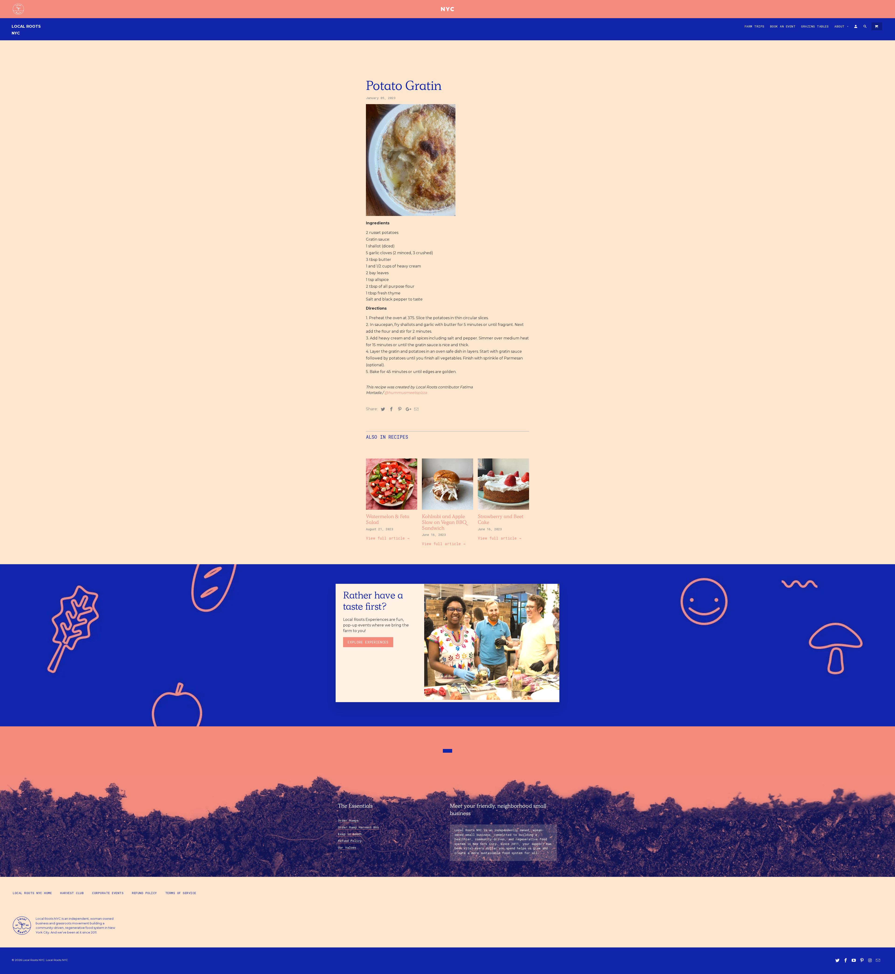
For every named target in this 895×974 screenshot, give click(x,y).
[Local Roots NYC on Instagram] (870, 960)
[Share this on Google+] (407, 409)
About (841, 26)
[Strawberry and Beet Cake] (503, 511)
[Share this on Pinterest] (399, 409)
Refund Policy (350, 841)
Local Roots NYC (26, 29)
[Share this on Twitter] (382, 409)
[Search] (865, 27)
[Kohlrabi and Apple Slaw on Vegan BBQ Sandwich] (447, 511)
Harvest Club (72, 893)
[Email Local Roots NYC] (878, 960)
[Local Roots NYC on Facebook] (846, 960)
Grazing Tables (815, 26)
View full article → (388, 538)
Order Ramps (348, 820)
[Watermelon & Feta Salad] (391, 511)
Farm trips (754, 26)
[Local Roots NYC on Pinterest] (862, 960)
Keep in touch (350, 834)
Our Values (347, 847)
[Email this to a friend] (415, 409)
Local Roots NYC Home (32, 893)
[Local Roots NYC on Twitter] (837, 960)
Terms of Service (180, 893)
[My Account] (856, 27)
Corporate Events (108, 893)
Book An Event (783, 26)
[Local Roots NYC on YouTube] (854, 960)
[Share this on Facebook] (390, 409)
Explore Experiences (368, 642)
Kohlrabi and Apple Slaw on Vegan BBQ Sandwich (444, 523)
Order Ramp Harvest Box (358, 827)
